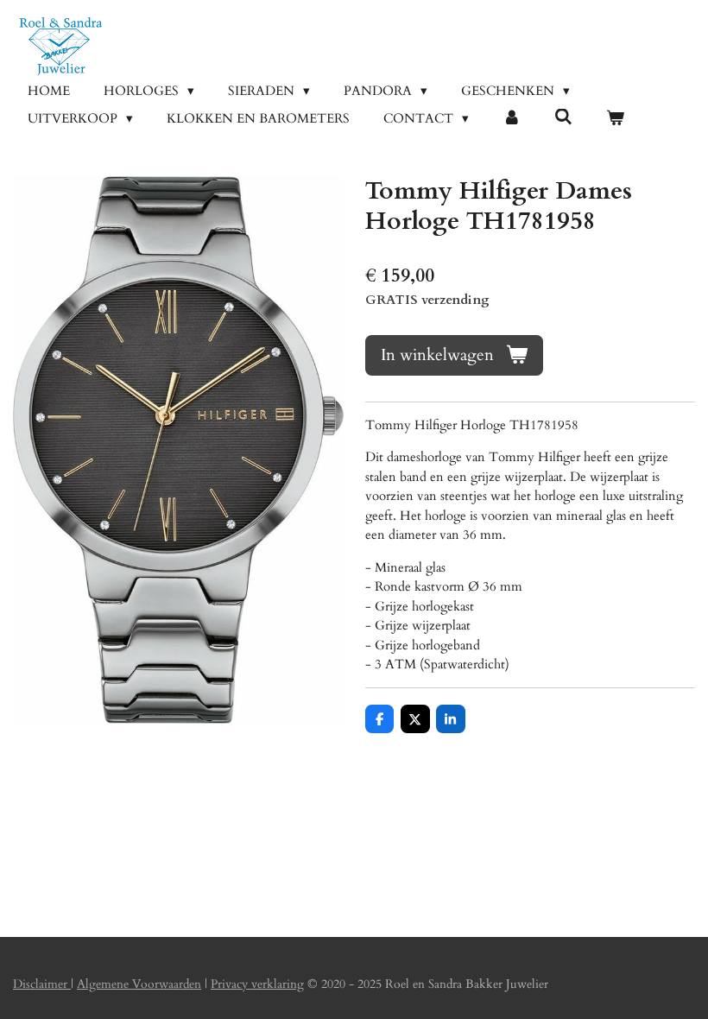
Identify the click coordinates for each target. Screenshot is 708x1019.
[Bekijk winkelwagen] (615, 118)
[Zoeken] (563, 117)
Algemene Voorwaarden (139, 984)
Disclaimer (42, 984)
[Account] (511, 118)
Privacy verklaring (257, 984)
